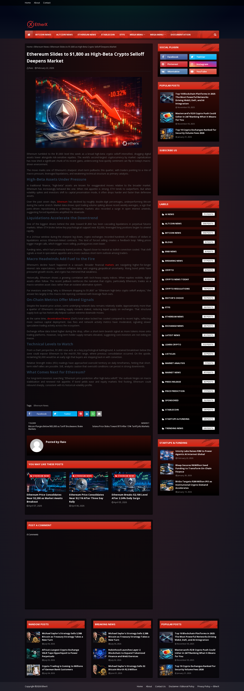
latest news (185, 335)
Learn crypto (185, 344)
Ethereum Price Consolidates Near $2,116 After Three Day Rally (86, 498)
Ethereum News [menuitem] (87, 34)
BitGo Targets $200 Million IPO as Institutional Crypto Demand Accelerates (193, 484)
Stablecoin (185, 409)
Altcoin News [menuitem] (64, 34)
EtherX (44, 686)
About (37, 2)
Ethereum (62, 201)
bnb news (185, 251)
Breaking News (185, 260)
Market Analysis (185, 363)
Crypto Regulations (185, 288)
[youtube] (203, 71)
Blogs (185, 242)
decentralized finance (58, 318)
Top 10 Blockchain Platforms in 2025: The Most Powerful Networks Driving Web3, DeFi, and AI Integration (195, 98)
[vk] (174, 71)
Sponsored (185, 400)
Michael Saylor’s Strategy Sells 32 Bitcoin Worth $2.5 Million (126, 668)
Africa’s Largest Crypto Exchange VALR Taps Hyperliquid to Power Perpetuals (60, 653)
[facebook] (174, 57)
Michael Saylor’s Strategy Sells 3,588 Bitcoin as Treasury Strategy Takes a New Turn (62, 636)
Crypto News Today (185, 279)
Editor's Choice (185, 297)
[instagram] (203, 64)
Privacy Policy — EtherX (208, 686)
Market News (185, 372)
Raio (31, 68)
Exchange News (185, 325)
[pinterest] (174, 64)
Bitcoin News (185, 232)
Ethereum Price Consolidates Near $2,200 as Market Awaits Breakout (45, 498)
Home (28, 2)
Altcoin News (185, 223)
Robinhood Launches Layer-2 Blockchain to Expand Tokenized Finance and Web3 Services (126, 653)
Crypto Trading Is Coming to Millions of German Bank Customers (62, 668)
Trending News (185, 428)
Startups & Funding (185, 418)
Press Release (185, 381)
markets (109, 264)
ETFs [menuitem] (122, 34)
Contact (46, 2)
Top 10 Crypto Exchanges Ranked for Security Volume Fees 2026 (195, 131)
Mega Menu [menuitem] (136, 34)
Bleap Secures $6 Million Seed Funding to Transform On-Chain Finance (193, 468)
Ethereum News (41, 46)
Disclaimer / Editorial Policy (181, 686)
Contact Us (160, 686)
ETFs (185, 307)
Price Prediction (185, 391)
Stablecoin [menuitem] (108, 34)
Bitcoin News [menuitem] (43, 34)
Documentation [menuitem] (181, 34)
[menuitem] (29, 35)
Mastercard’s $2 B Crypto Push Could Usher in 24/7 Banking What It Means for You (195, 116)
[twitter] (203, 57)
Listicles (185, 353)
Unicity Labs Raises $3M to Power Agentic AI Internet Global (193, 453)
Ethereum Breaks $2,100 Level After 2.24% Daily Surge (130, 496)
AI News (185, 214)
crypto (185, 270)
